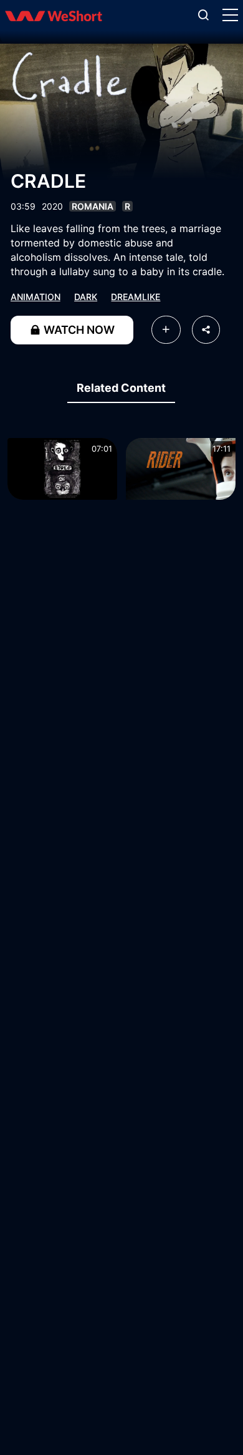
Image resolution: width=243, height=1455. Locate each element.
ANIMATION (35, 296)
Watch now (78, 329)
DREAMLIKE (135, 296)
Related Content (121, 387)
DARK (85, 296)
